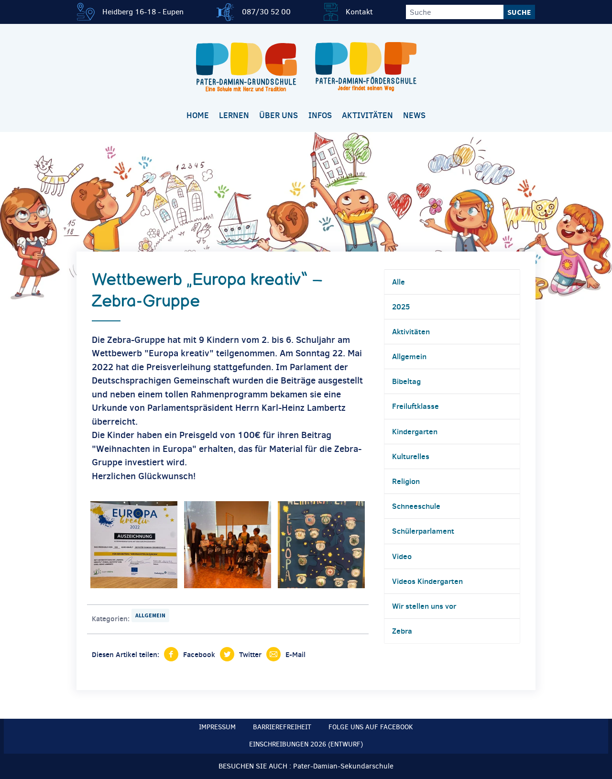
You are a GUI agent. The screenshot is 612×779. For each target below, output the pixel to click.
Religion (406, 481)
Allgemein (150, 615)
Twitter (250, 654)
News (414, 115)
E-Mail (295, 654)
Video (402, 556)
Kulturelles (410, 456)
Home (197, 115)
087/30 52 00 (266, 12)
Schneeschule (416, 506)
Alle (398, 281)
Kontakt (359, 12)
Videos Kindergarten (427, 581)
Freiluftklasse (415, 406)
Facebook (199, 654)
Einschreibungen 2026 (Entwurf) (306, 744)
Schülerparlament (423, 531)
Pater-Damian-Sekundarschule (343, 766)
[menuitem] (197, 116)
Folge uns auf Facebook (370, 727)
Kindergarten (414, 431)
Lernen (234, 115)
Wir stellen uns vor (424, 606)
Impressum (217, 727)
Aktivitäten (367, 115)
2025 (401, 306)
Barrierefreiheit (282, 727)
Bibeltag (406, 381)
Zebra (402, 630)
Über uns (278, 115)
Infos (320, 115)
